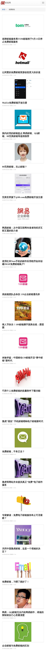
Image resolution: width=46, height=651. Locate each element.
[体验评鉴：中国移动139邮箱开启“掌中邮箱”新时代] (23, 344)
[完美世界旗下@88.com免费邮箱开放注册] (23, 183)
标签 (3, 9)
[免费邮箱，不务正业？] (23, 438)
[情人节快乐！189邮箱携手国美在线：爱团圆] (23, 311)
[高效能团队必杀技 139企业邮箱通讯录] (23, 281)
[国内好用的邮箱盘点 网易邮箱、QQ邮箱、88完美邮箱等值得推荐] (23, 119)
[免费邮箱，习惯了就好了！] (23, 568)
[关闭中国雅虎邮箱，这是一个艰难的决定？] (23, 534)
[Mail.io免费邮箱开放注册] (23, 89)
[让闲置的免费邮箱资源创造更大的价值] (23, 58)
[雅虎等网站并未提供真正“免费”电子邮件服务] (23, 468)
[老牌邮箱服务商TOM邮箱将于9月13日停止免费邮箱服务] (23, 25)
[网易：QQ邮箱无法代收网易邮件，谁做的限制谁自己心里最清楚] (23, 598)
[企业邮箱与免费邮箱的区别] (23, 632)
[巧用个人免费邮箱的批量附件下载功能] (23, 377)
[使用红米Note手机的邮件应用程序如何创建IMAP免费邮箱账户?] (23, 247)
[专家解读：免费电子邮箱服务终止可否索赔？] (23, 501)
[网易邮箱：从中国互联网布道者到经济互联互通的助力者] (23, 214)
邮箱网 (8, 3)
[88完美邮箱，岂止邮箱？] (23, 153)
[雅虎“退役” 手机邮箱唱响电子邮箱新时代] (23, 407)
